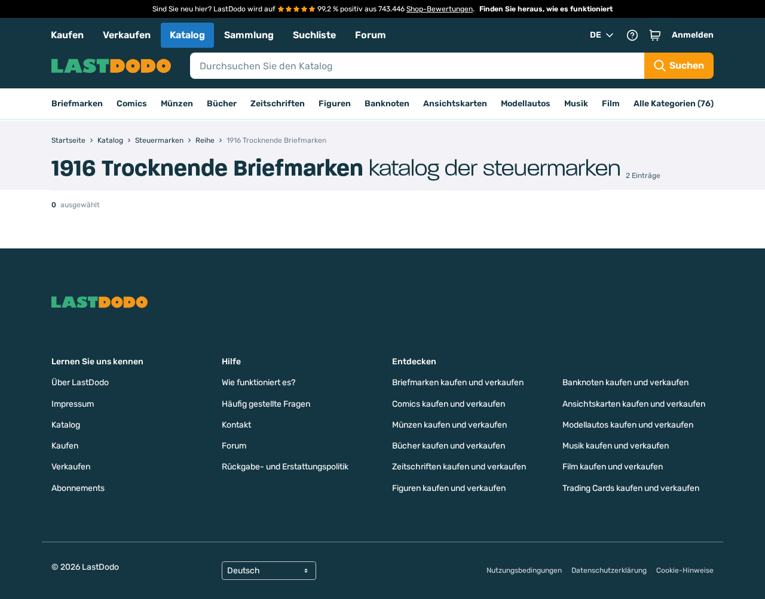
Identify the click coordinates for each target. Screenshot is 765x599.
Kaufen (67, 35)
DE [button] (595, 35)
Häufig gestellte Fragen (266, 404)
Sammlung (249, 35)
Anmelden (693, 35)
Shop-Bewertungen (439, 9)
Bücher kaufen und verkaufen (448, 446)
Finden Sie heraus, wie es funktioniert (546, 9)
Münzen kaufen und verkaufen (449, 425)
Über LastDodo (80, 382)
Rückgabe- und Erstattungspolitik (285, 467)
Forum (370, 35)
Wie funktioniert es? (258, 382)
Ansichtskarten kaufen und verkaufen (633, 404)
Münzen (177, 104)
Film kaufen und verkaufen (612, 467)
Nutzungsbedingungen (524, 570)
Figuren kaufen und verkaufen (449, 488)
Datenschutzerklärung (609, 570)
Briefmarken (77, 104)
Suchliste (314, 35)
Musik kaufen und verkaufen (615, 446)
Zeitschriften (277, 104)
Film (611, 104)
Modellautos (525, 104)
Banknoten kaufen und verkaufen (625, 382)
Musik (576, 104)
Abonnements (78, 488)
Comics (132, 104)
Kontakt (236, 425)
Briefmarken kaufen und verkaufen (458, 382)
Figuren (335, 104)
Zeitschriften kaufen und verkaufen (459, 467)
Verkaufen (127, 35)
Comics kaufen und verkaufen (448, 404)
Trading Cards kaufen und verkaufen (630, 488)
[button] (655, 35)
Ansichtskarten (455, 104)
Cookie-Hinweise (685, 570)
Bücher (222, 104)
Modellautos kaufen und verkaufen (627, 425)
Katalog (187, 35)
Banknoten (387, 104)
